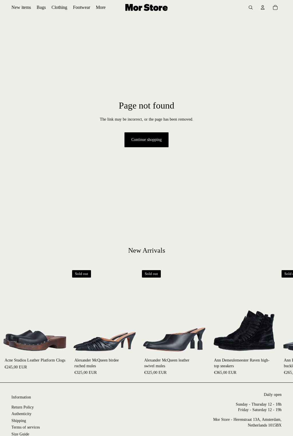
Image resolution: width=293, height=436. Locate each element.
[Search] (250, 7)
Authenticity (21, 414)
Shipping (18, 421)
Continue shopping (146, 140)
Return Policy (22, 407)
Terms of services (25, 427)
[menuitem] (100, 7)
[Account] (262, 7)
